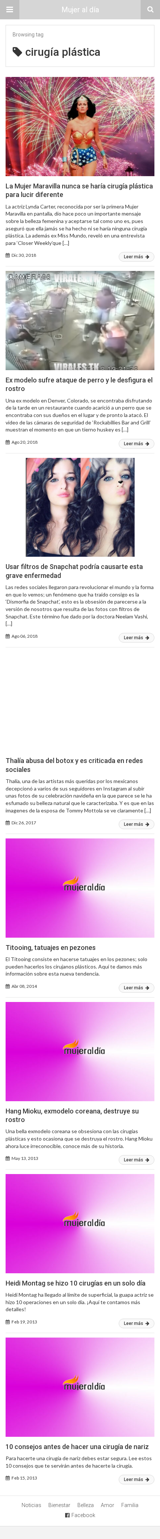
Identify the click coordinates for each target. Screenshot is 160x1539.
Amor (107, 1505)
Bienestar (59, 1505)
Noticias (31, 1505)
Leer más (134, 256)
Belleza (85, 1505)
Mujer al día (80, 9)
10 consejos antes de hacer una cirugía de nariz (77, 1447)
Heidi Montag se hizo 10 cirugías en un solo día (75, 1283)
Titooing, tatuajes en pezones (51, 947)
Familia (129, 1505)
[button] (9, 9)
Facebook (83, 1515)
